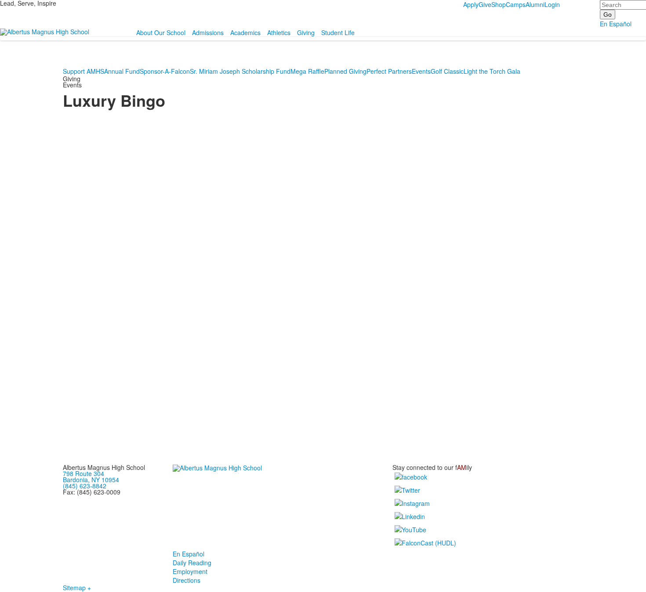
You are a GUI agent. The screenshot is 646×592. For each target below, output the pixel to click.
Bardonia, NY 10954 (91, 479)
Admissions (208, 32)
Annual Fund (122, 71)
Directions (186, 580)
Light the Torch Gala (492, 71)
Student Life (338, 32)
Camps (516, 4)
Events (421, 71)
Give (485, 4)
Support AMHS (83, 71)
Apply (471, 4)
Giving (306, 32)
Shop (498, 4)
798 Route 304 (83, 473)
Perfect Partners (389, 71)
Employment (190, 571)
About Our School (160, 32)
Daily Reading (192, 562)
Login (552, 4)
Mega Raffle (307, 71)
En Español (615, 23)
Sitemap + (77, 587)
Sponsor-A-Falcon (165, 71)
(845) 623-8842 (84, 485)
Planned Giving (345, 71)
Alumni (535, 4)
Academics (245, 32)
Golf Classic (447, 71)
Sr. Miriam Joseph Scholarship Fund (240, 71)
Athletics (278, 32)
